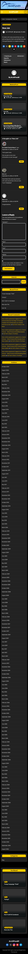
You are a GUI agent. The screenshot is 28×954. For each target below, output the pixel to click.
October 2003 (5, 799)
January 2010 (5, 534)
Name (4, 241)
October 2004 (5, 756)
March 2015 (5, 406)
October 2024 (5, 366)
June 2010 (4, 516)
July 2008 (4, 599)
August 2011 (5, 474)
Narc (3, 199)
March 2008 (5, 613)
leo (3, 174)
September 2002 (6, 845)
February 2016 (5, 388)
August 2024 (5, 370)
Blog (3, 860)
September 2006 (6, 677)
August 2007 (5, 638)
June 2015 (4, 402)
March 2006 (5, 699)
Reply (21, 161)
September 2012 (6, 445)
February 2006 (6, 702)
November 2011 (6, 463)
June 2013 (4, 420)
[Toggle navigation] (2, 12)
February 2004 (6, 784)
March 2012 (5, 452)
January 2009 (5, 577)
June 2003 (5, 813)
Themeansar (14, 952)
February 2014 (5, 416)
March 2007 (5, 656)
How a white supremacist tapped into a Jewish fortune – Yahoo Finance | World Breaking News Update (14, 353)
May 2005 (4, 731)
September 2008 (6, 591)
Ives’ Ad (6, 111)
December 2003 (6, 792)
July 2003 (4, 809)
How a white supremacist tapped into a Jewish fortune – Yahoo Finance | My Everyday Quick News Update (14, 339)
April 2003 (4, 820)
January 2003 (5, 831)
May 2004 (4, 774)
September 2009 (6, 549)
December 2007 (6, 624)
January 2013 (5, 434)
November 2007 (6, 627)
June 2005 (5, 727)
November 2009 (6, 541)
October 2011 (5, 466)
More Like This (8, 96)
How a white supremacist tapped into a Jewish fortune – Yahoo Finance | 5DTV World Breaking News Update (14, 346)
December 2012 (6, 438)
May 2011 (4, 484)
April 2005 (4, 734)
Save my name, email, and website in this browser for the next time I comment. (12, 263)
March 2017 (5, 377)
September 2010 (6, 506)
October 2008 (5, 588)
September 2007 (6, 634)
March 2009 (5, 570)
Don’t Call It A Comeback (8, 301)
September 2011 (6, 470)
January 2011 (5, 491)
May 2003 (4, 817)
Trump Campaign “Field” (8, 293)
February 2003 (6, 827)
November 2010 (6, 499)
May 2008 (4, 606)
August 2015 (5, 398)
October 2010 (5, 502)
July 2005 (4, 724)
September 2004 (6, 759)
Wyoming (8, 182)
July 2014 (4, 413)
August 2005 (5, 720)
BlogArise (21, 950)
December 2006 (6, 666)
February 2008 (6, 616)
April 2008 (4, 609)
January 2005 (5, 745)
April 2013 (4, 427)
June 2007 (5, 645)
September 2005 (6, 717)
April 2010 (4, 524)
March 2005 (5, 738)
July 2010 (4, 513)
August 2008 (5, 595)
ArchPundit (13, 12)
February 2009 (6, 574)
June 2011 (4, 481)
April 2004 (4, 777)
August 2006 (5, 681)
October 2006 (5, 674)
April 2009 (4, 566)
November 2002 (6, 838)
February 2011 (5, 488)
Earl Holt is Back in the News (10, 333)
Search (14, 277)
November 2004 (6, 752)
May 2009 (4, 563)
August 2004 (5, 763)
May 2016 (4, 384)
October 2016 (5, 381)
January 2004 (5, 788)
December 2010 (6, 495)
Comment (5, 222)
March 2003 (5, 824)
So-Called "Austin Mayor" (9, 147)
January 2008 (5, 620)
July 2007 (4, 641)
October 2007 (5, 631)
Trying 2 (4, 297)
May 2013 (4, 423)
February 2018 (5, 373)
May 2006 (4, 692)
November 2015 (6, 391)
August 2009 (5, 552)
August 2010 (5, 509)
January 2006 (5, 706)
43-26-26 (20, 56)
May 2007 (4, 649)
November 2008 (6, 584)
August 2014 (5, 409)
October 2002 (5, 842)
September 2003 (6, 802)
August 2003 (5, 806)
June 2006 (5, 688)
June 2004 (5, 770)
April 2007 (4, 652)
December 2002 (6, 834)
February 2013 (5, 431)
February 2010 (5, 531)
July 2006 (4, 684)
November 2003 (6, 795)
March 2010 (5, 527)
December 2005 (6, 709)
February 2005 (6, 742)
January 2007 (5, 663)
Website (4, 254)
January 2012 (5, 459)
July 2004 (4, 767)
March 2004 (5, 781)
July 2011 (4, 477)
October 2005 (5, 713)
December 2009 (6, 538)
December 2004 (6, 749)
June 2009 (5, 559)
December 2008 (6, 581)
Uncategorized (6, 24)
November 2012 (6, 441)
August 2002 (5, 849)
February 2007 (6, 659)
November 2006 (6, 670)
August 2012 (5, 448)
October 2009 (5, 545)
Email (4, 248)
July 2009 (4, 556)
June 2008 (5, 602)
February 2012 (5, 456)
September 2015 (6, 395)
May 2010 (4, 520)
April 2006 (4, 695)
